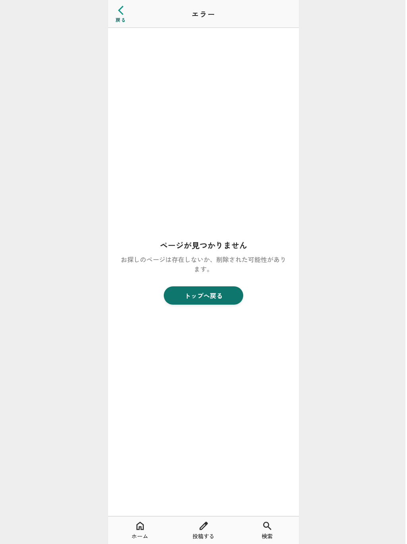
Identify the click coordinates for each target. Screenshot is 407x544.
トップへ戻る (203, 295)
